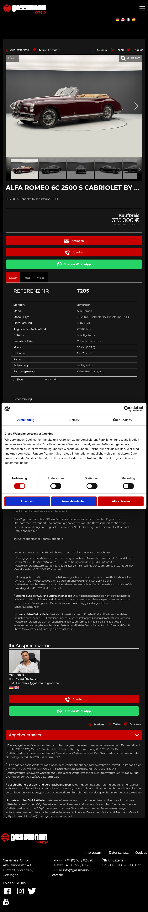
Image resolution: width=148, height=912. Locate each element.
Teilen (120, 49)
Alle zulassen (121, 501)
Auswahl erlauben (74, 501)
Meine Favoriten (49, 50)
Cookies (141, 852)
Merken (102, 50)
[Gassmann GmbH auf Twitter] (32, 891)
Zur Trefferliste (19, 49)
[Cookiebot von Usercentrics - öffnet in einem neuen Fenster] (127, 409)
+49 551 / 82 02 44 (26, 678)
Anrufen (77, 252)
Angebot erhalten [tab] (26, 735)
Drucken (138, 49)
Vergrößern (133, 57)
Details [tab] (74, 420)
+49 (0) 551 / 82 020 (79, 860)
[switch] (55, 486)
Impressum (93, 852)
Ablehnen (27, 501)
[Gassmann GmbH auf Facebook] (7, 891)
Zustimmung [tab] (25, 420)
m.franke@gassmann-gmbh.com (39, 683)
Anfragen (77, 240)
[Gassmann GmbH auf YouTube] (6, 902)
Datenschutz (119, 852)
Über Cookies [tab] (122, 420)
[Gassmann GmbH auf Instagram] (20, 891)
